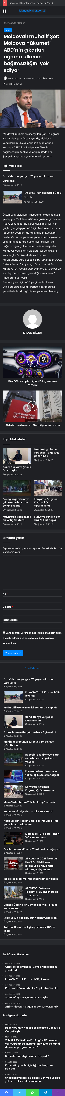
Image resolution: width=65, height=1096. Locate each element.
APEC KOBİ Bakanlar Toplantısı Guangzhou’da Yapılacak (41, 891)
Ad (5, 593)
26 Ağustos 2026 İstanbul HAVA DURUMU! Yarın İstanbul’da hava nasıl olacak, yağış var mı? (41, 864)
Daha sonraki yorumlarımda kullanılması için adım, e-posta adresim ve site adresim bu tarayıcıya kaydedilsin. (32, 638)
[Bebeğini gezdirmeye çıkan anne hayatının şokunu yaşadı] (17, 488)
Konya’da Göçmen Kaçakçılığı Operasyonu (46, 502)
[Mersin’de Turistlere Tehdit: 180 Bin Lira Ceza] (13, 838)
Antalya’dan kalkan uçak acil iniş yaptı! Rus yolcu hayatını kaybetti (31, 822)
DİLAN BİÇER (14, 78)
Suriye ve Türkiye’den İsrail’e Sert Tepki (47, 518)
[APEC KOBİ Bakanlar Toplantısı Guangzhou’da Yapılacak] (13, 892)
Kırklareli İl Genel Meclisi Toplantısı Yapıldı (31, 3)
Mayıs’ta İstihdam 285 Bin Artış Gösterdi (17, 518)
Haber (21, 22)
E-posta (8, 606)
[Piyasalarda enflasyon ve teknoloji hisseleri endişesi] (13, 776)
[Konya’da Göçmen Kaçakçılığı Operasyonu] (48, 488)
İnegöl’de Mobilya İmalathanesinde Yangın (31, 879)
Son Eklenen (32, 668)
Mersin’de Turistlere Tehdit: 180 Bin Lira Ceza (42, 835)
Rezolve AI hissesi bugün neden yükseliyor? (31, 918)
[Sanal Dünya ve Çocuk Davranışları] (17, 456)
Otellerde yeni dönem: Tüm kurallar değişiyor (32, 849)
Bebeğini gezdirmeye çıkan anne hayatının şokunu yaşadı (16, 502)
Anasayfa (11, 22)
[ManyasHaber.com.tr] (32, 10)
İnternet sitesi (10, 619)
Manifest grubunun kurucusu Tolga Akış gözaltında (46, 453)
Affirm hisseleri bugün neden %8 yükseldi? (30, 732)
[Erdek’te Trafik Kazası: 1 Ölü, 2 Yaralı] (12, 197)
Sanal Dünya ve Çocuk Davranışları (17, 468)
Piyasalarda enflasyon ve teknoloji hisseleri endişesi (42, 773)
